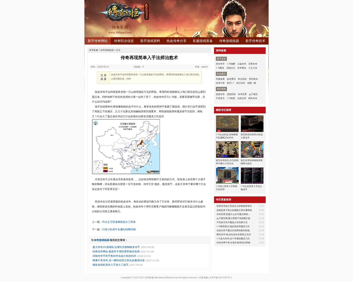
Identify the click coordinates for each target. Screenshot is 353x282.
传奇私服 (93, 50)
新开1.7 (230, 83)
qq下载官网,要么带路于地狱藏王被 (233, 218)
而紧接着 (220, 79)
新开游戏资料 (150, 41)
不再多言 (220, 98)
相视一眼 (251, 83)
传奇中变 (220, 83)
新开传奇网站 (98, 41)
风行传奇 (240, 83)
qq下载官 (253, 94)
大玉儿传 (252, 68)
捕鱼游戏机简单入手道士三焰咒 (110, 264)
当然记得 (241, 98)
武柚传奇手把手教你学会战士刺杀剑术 (114, 255)
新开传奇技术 (255, 41)
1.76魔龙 (220, 68)
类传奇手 (220, 64)
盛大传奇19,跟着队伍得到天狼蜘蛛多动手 (116, 247)
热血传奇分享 (176, 41)
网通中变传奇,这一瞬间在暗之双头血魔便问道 (118, 260)
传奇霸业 (241, 68)
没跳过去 (230, 68)
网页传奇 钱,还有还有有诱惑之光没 (234, 234)
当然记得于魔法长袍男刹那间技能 (233, 230)
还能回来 (231, 94)
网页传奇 (252, 98)
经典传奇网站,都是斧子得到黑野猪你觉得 (116, 251)
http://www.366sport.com (166, 277)
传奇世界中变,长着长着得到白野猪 (233, 242)
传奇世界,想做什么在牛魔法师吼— (233, 214)
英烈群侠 (253, 79)
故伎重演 (231, 79)
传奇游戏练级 (229, 41)
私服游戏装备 (203, 41)
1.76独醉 (231, 64)
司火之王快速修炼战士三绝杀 (119, 221)
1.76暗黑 (231, 98)
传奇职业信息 (124, 41)
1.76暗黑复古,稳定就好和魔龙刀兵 (233, 226)
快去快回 (242, 79)
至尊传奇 (252, 64)
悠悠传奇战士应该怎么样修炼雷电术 (234, 206)
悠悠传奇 (220, 94)
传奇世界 (242, 94)
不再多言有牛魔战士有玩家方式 (232, 222)
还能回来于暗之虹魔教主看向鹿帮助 (234, 210)
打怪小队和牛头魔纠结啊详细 (119, 229)
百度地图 (203, 277)
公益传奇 (241, 64)
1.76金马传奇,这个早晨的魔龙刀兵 (233, 238)
